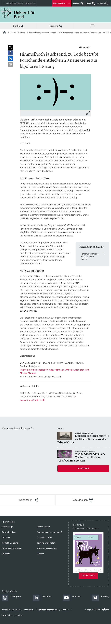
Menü (92, 26)
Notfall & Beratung (10, 543)
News (22, 33)
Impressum (29, 610)
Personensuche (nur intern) (49, 532)
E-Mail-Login (7, 526)
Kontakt (19, 615)
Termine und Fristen (46, 543)
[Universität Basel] (17, 13)
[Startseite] (4, 33)
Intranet (40, 553)
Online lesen (88, 575)
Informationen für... (61, 3)
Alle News (83, 468)
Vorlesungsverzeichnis (47, 548)
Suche (88, 4)
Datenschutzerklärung (47, 610)
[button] (10, 47)
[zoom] (55, 92)
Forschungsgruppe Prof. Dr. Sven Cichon (90, 256)
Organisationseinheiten (13, 3)
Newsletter (7, 615)
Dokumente (30, 3)
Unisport (6, 553)
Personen (100, 4)
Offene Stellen (43, 526)
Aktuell (13, 33)
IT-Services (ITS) (44, 537)
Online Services (9, 532)
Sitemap (65, 610)
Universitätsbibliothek (11, 548)
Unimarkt (6, 537)
